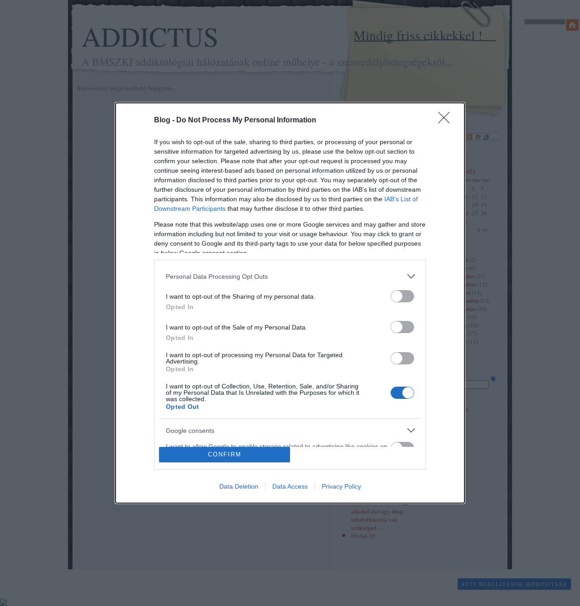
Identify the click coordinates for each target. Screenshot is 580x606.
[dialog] (290, 303)
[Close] (446, 120)
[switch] (402, 296)
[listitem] (290, 276)
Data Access (290, 486)
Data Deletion (238, 486)
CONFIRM (225, 454)
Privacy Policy (341, 486)
